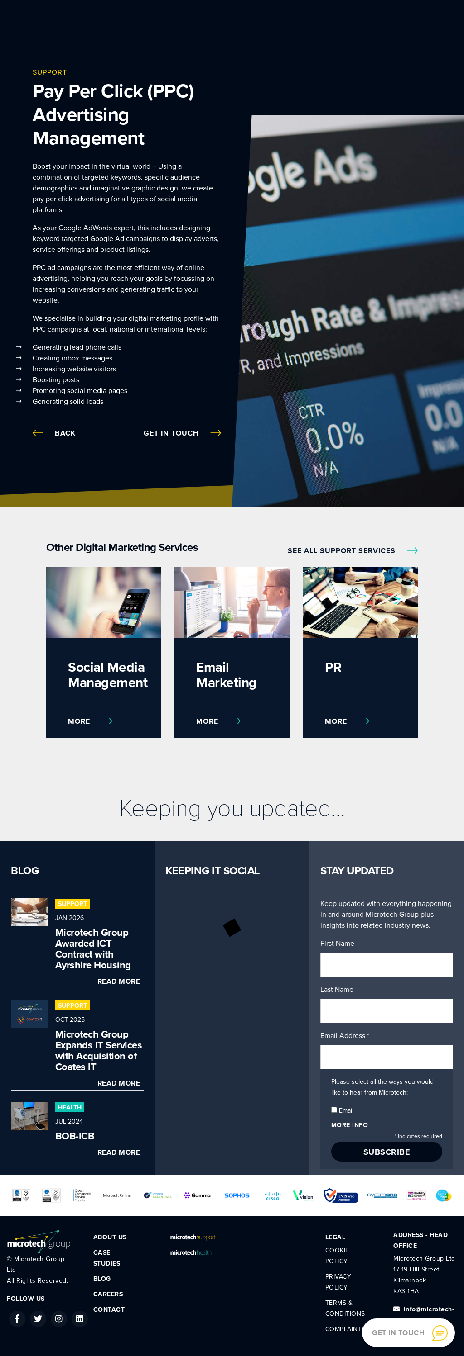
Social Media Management (107, 675)
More (80, 721)
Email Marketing (226, 675)
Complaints (345, 1329)
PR (333, 667)
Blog (102, 1279)
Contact (109, 1309)
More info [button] (349, 1125)
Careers (108, 1294)
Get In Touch (172, 433)
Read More (118, 981)
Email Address (344, 1035)
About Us (110, 1237)
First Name (337, 943)
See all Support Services (343, 550)
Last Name (336, 989)
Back (65, 433)
